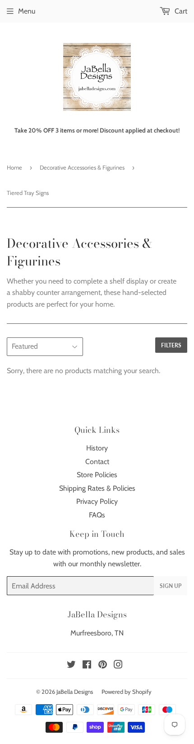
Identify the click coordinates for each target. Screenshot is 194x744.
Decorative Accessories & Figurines (82, 167)
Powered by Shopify (127, 691)
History (97, 448)
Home (14, 167)
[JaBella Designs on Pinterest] (102, 665)
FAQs (97, 515)
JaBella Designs (74, 691)
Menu (26, 11)
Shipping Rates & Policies (97, 488)
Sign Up (170, 586)
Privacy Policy (97, 501)
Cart (180, 11)
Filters (171, 345)
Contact (97, 461)
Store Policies (97, 474)
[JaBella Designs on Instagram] (118, 665)
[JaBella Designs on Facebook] (87, 665)
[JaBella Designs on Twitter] (71, 665)
